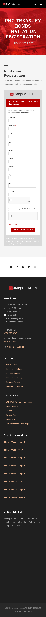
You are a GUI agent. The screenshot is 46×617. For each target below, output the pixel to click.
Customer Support (15, 347)
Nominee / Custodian (14, 386)
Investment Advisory (14, 378)
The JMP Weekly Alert (13, 450)
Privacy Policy (11, 415)
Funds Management (14, 373)
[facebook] (17, 266)
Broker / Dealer (12, 365)
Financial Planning (13, 382)
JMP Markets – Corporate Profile (19, 402)
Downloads (10, 419)
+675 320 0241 (10, 341)
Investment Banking (14, 369)
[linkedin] (23, 266)
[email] (11, 266)
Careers (9, 411)
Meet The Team (12, 406)
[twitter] (29, 266)
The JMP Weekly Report (14, 442)
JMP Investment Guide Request (18, 424)
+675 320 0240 (10, 333)
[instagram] (35, 266)
